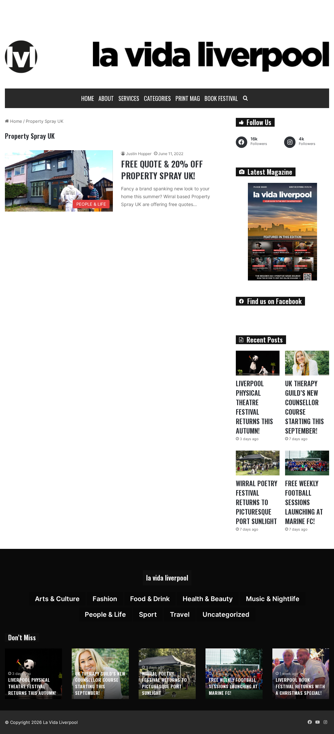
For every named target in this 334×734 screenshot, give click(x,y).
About (106, 98)
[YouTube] (317, 722)
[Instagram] (325, 722)
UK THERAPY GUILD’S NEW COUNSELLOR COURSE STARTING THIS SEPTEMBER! (304, 407)
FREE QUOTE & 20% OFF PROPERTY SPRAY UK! (162, 169)
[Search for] (245, 98)
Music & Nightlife (272, 599)
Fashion (105, 599)
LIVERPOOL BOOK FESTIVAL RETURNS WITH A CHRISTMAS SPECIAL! (300, 686)
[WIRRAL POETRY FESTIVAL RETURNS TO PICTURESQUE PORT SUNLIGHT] (258, 463)
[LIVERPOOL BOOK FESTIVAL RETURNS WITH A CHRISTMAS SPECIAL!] (300, 673)
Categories (157, 98)
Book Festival (221, 98)
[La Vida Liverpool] (167, 56)
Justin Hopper (138, 153)
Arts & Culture (57, 599)
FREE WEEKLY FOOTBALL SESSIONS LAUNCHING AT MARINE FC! (304, 502)
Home (87, 98)
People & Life (105, 614)
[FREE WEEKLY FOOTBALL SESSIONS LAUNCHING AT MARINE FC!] (307, 463)
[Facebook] (309, 722)
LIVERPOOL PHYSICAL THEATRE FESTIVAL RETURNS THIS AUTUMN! (254, 407)
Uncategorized (226, 614)
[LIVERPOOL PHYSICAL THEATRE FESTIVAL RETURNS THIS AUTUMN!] (258, 363)
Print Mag (187, 98)
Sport (148, 614)
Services (128, 98)
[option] (33, 673)
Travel (180, 614)
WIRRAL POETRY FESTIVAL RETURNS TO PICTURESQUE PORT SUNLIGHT (256, 502)
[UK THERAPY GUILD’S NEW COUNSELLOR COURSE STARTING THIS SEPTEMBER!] (307, 363)
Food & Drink (150, 599)
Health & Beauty (208, 599)
